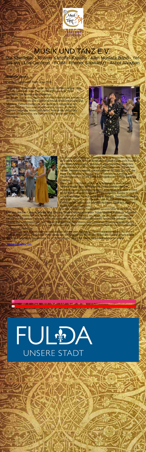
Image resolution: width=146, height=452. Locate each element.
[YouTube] (13, 306)
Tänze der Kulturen (73, 34)
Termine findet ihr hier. (19, 244)
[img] (73, 18)
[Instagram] (13, 301)
